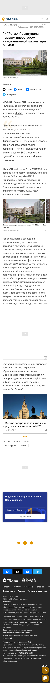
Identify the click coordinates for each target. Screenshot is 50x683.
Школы (24, 446)
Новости (6, 587)
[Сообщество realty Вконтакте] (27, 571)
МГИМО (19, 113)
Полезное (40, 587)
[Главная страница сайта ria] (3, 19)
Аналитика (17, 587)
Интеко (18, 367)
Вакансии (7, 602)
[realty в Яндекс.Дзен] (17, 571)
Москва (7, 442)
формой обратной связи (26, 650)
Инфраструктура (11, 446)
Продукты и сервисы (37, 591)
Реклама (21, 591)
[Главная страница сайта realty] (15, 19)
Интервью (28, 587)
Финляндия (9, 180)
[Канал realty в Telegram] (37, 571)
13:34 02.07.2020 (10, 25)
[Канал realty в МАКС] (7, 571)
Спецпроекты (9, 591)
